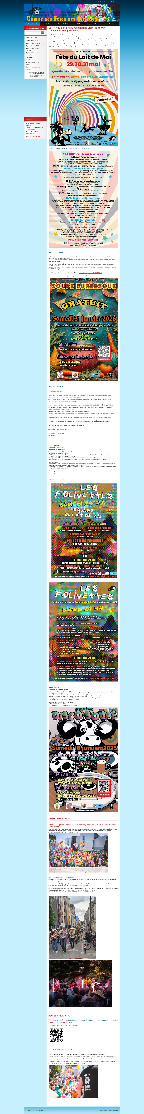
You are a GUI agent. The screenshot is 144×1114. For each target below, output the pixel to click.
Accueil (97, 1)
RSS (111, 1)
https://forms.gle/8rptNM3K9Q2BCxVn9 (90, 273)
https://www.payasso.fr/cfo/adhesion (86, 1023)
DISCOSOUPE (62, 703)
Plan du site (104, 1)
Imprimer (117, 1)
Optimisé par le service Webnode (109, 1110)
